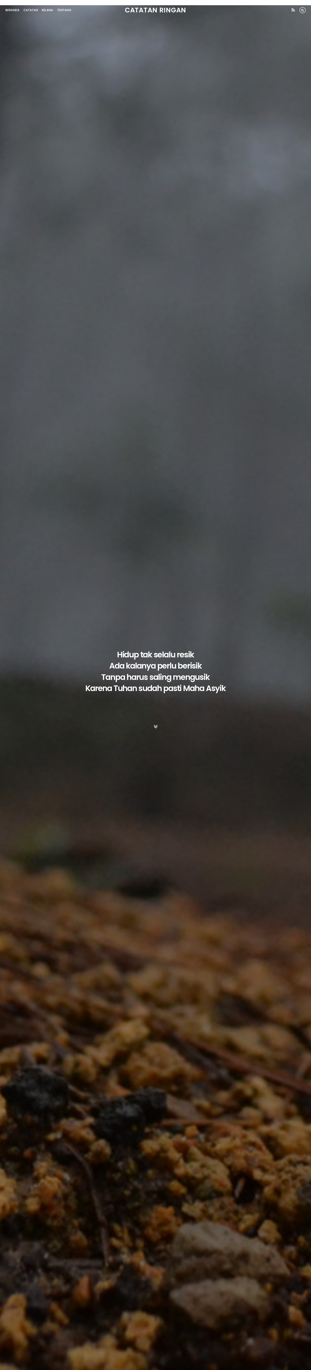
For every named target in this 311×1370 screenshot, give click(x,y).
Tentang (64, 10)
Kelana (47, 10)
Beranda (12, 10)
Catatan (30, 10)
